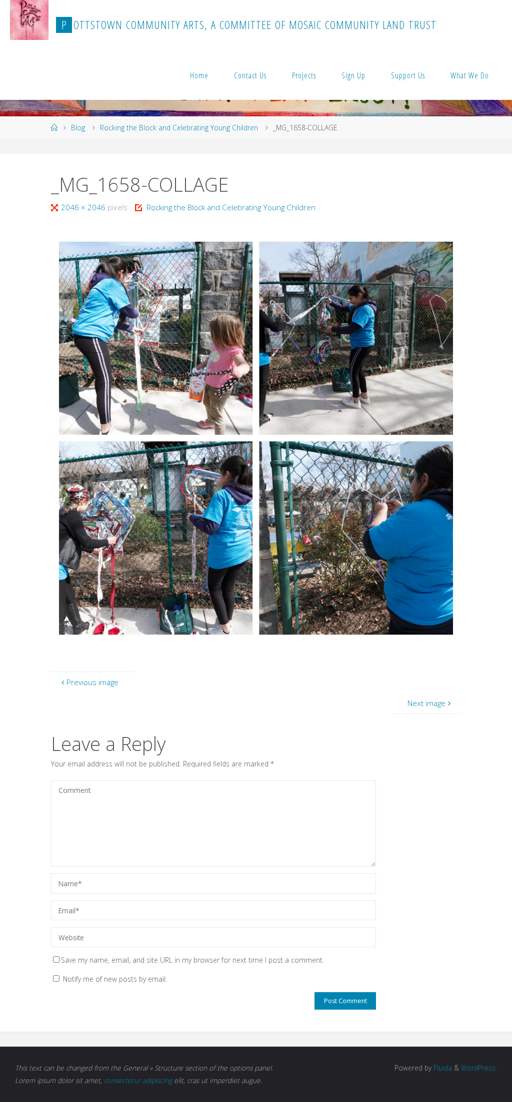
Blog (78, 127)
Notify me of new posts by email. (115, 979)
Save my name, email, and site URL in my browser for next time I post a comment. (192, 960)
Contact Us (250, 75)
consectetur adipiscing (138, 1080)
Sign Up (354, 75)
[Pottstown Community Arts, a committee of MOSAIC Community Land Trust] (29, 20)
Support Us (408, 75)
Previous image (92, 682)
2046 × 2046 (84, 207)
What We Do (469, 75)
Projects (304, 75)
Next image (427, 703)
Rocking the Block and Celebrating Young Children (179, 127)
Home (199, 75)
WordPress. (479, 1068)
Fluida (442, 1068)
